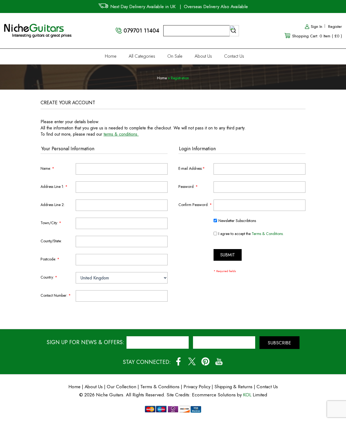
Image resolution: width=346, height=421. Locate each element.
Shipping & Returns (233, 386)
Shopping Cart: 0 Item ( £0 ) (317, 36)
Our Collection (121, 386)
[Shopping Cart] (287, 35)
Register (335, 27)
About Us (203, 56)
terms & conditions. (121, 134)
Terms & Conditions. (268, 233)
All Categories (142, 56)
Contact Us (234, 56)
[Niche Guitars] (38, 27)
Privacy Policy (197, 386)
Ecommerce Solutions (214, 394)
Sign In (316, 27)
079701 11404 (141, 31)
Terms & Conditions (160, 386)
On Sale (174, 56)
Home (111, 56)
